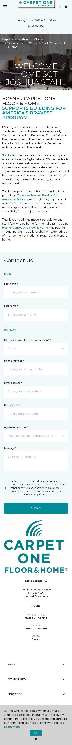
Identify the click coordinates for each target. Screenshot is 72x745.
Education (15, 694)
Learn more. (12, 726)
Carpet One (9, 39)
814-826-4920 (36, 26)
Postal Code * (12, 405)
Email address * (13, 383)
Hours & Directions (36, 596)
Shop (11, 664)
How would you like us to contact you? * (27, 340)
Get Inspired (16, 679)
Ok (36, 732)
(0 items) (66, 6)
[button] (36, 349)
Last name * (11, 306)
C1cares (38, 39)
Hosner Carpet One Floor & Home (25, 227)
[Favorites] (60, 6)
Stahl (5, 155)
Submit (36, 508)
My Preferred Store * (16, 427)
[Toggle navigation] (5, 7)
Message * (10, 448)
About (25, 39)
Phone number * (14, 361)
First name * (11, 284)
